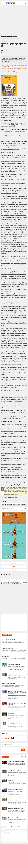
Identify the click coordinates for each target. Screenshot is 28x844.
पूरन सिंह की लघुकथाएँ (5, 656)
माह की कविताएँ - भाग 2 (11, 780)
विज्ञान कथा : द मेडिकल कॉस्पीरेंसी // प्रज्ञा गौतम (11, 72)
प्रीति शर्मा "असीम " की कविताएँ (13, 817)
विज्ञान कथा (5, 41)
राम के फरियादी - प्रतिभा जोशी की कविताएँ (14, 799)
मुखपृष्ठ (3, 837)
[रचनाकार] (10, 4)
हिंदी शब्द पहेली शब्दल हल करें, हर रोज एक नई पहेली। (10, 38)
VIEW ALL (23, 756)
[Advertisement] (14, 20)
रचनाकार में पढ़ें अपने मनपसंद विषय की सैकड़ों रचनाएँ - (16, 761)
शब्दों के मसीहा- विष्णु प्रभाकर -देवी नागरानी (14, 770)
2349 (12, 826)
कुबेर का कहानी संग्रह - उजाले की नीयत (14, 674)
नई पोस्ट (14, 563)
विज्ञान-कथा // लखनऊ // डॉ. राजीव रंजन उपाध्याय (12, 520)
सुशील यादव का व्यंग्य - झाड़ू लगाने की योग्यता (15, 723)
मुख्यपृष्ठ (14, 569)
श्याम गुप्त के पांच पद (11, 713)
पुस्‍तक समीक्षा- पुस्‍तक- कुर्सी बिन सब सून (8, 683)
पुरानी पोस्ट (14, 566)
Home (2, 41)
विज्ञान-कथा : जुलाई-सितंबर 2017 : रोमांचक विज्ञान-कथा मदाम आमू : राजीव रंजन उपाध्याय (14, 555)
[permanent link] (3, 53)
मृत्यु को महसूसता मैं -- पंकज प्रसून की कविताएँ (15, 789)
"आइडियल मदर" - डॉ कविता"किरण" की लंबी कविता (16, 808)
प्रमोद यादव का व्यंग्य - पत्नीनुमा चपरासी (14, 664)
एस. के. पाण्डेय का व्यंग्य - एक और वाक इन (8, 639)
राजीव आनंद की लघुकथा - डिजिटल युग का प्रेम (9, 648)
